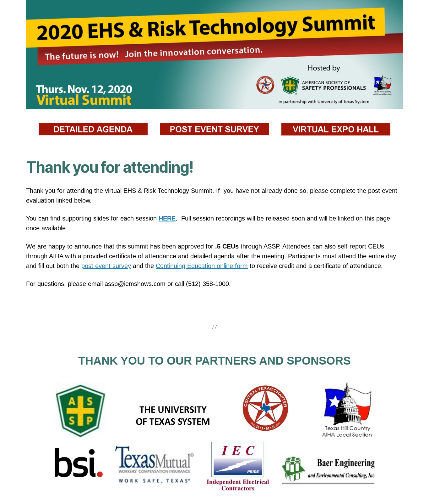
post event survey (106, 265)
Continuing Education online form (202, 265)
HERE (167, 218)
